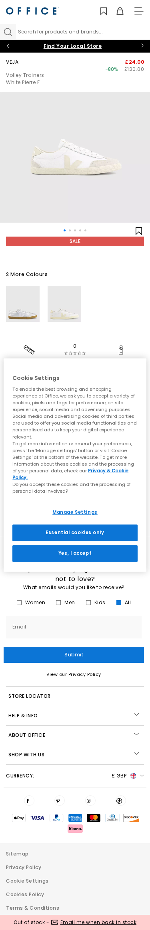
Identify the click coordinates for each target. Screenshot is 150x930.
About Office (26, 735)
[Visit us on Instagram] (90, 800)
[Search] (8, 31)
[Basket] (115, 11)
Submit (73, 654)
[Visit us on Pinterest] (59, 800)
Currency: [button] (66, 775)
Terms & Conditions (32, 908)
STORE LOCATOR (29, 696)
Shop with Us (26, 754)
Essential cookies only (75, 532)
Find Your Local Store (73, 46)
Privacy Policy (23, 867)
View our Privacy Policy (73, 674)
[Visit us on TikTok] (121, 800)
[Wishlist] (99, 11)
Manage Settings (75, 512)
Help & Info (23, 715)
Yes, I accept (75, 553)
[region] (75, 465)
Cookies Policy (25, 894)
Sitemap (17, 853)
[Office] (32, 11)
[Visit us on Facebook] (29, 800)
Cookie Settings (27, 880)
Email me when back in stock (98, 922)
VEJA (12, 62)
